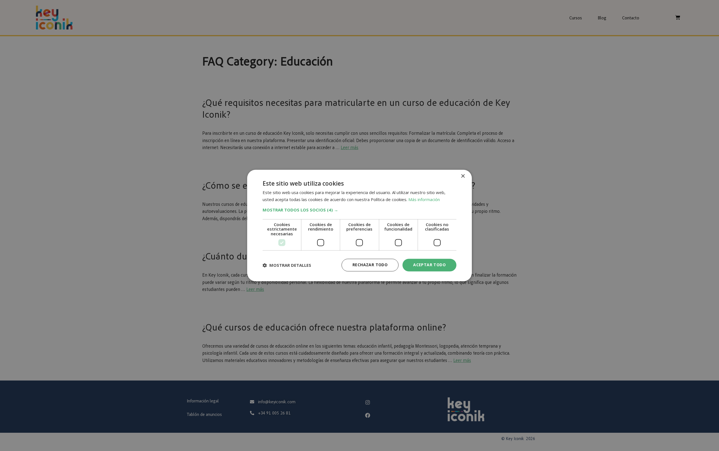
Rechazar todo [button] (370, 265)
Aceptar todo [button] (429, 265)
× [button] (463, 176)
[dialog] (359, 225)
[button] (359, 209)
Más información (424, 199)
